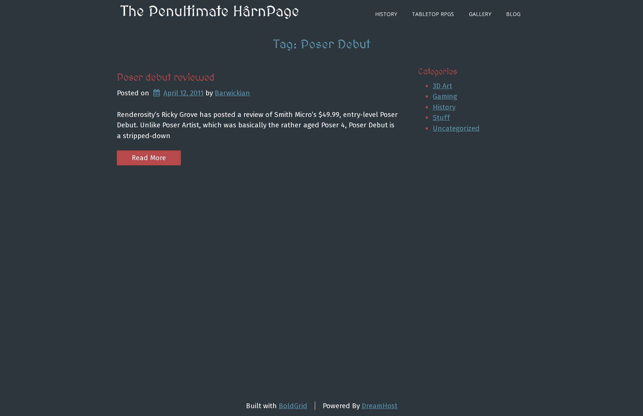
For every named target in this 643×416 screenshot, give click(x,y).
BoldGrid (293, 405)
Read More (149, 157)
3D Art (442, 86)
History (386, 14)
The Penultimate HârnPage (210, 12)
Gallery (480, 14)
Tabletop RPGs (433, 14)
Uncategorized (456, 128)
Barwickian (232, 93)
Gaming (445, 96)
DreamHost (379, 405)
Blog (513, 14)
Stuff (441, 117)
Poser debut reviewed (166, 77)
